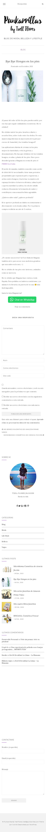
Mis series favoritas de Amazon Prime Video (20, 430)
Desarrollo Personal (10, 639)
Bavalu (4, 655)
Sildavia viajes (7, 661)
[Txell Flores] (23, 476)
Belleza (4, 541)
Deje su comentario (22, 307)
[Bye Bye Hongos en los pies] (22, 86)
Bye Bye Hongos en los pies (25, 579)
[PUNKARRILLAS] (23, 24)
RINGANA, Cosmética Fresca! (26, 616)
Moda (4, 530)
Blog (23, 50)
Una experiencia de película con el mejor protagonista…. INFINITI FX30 (22, 648)
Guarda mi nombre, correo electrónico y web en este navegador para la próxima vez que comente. (23, 390)
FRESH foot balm (8, 164)
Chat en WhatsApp (24, 299)
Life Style (5, 536)
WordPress (33, 824)
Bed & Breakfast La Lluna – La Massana (25, 655)
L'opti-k (5, 647)
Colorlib (14, 824)
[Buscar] (42, 4)
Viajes (4, 547)
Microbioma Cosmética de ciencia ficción (23, 435)
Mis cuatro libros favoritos (25, 604)
